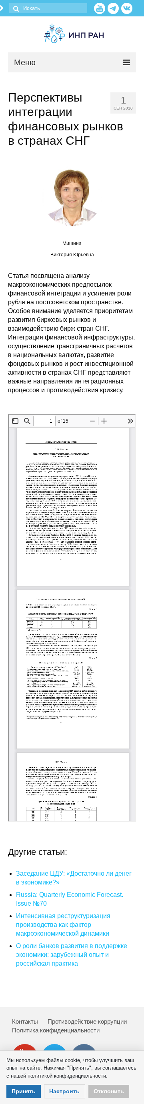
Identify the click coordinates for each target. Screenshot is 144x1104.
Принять (24, 1091)
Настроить (64, 1091)
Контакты (25, 1021)
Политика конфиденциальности (56, 1030)
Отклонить (109, 1091)
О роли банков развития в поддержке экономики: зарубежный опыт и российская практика (71, 954)
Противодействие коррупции (87, 1021)
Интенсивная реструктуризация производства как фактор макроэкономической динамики (63, 924)
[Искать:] (48, 8)
